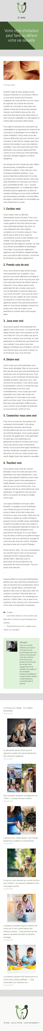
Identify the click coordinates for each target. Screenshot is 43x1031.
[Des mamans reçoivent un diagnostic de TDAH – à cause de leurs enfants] (21, 790)
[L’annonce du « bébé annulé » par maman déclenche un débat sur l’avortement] (21, 833)
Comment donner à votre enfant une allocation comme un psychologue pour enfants (20, 619)
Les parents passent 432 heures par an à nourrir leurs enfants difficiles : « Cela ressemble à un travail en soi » (20, 979)
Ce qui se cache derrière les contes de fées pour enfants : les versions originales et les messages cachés (21, 883)
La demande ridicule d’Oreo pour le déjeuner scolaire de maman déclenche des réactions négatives (19, 753)
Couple (9, 612)
